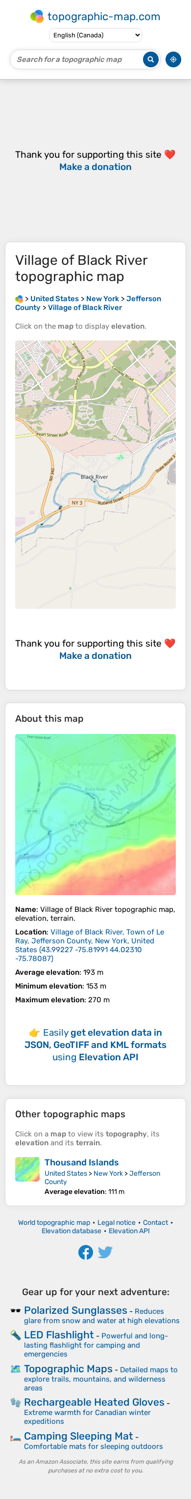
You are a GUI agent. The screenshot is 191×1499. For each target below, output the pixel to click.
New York (108, 1173)
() (89, 945)
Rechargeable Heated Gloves (94, 1402)
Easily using (95, 1045)
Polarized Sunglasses (75, 1310)
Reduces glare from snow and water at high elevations (102, 1316)
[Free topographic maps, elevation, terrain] (19, 298)
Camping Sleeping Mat (78, 1436)
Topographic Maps (68, 1368)
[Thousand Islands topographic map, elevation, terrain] (27, 1176)
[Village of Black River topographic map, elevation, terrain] (95, 814)
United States (66, 1173)
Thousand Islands (82, 1162)
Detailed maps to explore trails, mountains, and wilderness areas (101, 1378)
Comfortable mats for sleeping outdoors (93, 1446)
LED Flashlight (59, 1335)
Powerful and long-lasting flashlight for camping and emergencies (96, 1344)
